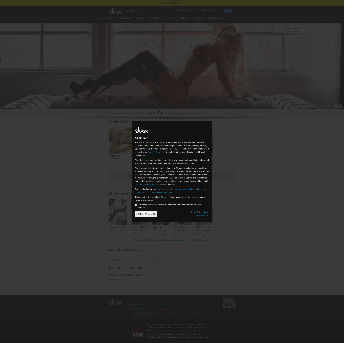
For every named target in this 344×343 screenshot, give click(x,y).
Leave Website (201, 215)
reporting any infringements (147, 184)
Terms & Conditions (156, 152)
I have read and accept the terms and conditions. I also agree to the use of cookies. (170, 206)
